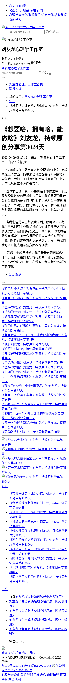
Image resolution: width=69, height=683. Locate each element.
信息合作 (47, 15)
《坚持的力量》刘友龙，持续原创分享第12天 (32, 367)
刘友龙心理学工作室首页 (26, 84)
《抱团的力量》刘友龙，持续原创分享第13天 (32, 372)
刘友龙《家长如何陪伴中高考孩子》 (39, 596)
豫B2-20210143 (41, 665)
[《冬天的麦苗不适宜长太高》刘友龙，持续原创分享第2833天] (34, 463)
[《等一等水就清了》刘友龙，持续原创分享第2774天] (34, 472)
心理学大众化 (18, 15)
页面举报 (15, 19)
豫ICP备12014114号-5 (16, 665)
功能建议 (60, 15)
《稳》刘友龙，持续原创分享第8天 (25, 344)
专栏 (33, 10)
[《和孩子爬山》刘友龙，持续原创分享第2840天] (34, 453)
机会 (26, 10)
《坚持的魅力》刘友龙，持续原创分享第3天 (31, 307)
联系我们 (34, 15)
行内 (40, 10)
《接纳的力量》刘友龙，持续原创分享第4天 (31, 312)
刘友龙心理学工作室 (30, 27)
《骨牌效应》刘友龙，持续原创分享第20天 (31, 432)
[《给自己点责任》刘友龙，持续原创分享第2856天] (34, 444)
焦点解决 (15, 274)
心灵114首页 (17, 5)
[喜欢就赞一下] (3, 282)
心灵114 (11, 27)
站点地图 (14, 679)
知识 (19, 10)
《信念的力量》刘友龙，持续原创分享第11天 (32, 362)
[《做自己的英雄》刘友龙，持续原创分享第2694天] (34, 481)
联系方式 (15, 89)
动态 (12, 10)
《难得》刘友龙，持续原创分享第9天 (27, 349)
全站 (52, 31)
